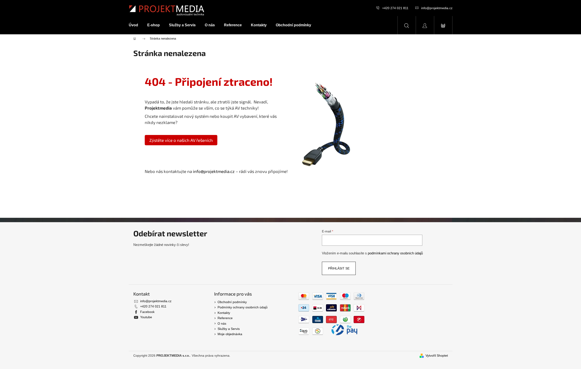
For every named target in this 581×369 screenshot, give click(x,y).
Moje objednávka (230, 334)
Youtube (146, 317)
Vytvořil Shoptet (437, 355)
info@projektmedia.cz (436, 8)
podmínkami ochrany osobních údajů (395, 253)
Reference (225, 318)
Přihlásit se (339, 268)
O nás (222, 323)
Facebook (147, 312)
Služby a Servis (229, 329)
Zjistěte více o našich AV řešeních (181, 140)
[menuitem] (136, 25)
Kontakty (224, 313)
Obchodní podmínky (232, 302)
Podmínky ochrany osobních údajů (243, 307)
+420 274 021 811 (395, 8)
